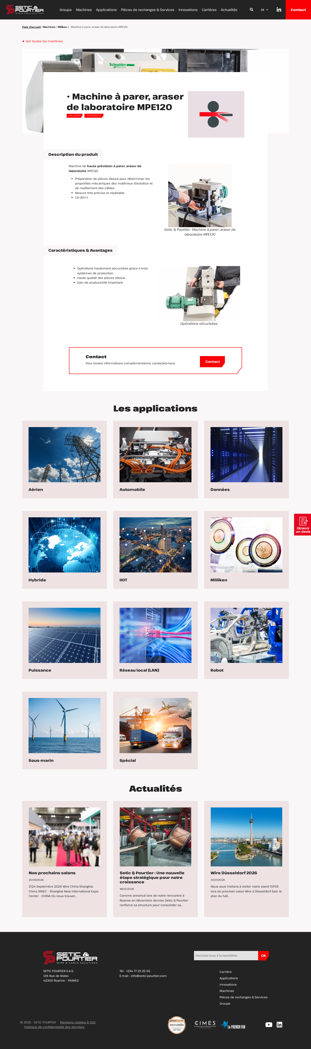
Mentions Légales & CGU (77, 1022)
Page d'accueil (31, 27)
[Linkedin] (279, 1025)
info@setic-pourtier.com (149, 976)
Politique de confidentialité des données (54, 1027)
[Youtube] (269, 1025)
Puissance (94, 115)
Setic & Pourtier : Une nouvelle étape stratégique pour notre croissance (152, 877)
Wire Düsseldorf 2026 (234, 872)
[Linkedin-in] (276, 9)
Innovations (188, 9)
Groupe (66, 9)
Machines (84, 9)
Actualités (229, 9)
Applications (106, 9)
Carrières (209, 9)
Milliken (62, 27)
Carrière (226, 972)
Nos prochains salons (52, 872)
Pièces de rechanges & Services (147, 9)
